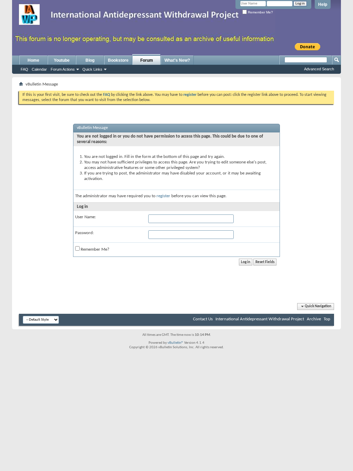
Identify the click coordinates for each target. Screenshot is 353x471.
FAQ (24, 69)
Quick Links (92, 69)
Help (322, 4)
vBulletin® (175, 343)
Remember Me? (260, 12)
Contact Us (203, 319)
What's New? (177, 60)
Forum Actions (63, 69)
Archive (314, 319)
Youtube (62, 60)
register (163, 196)
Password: (84, 233)
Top (327, 319)
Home (33, 60)
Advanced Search (319, 69)
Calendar (39, 69)
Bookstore (118, 60)
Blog (89, 60)
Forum (146, 60)
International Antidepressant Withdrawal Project (259, 319)
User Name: (85, 217)
